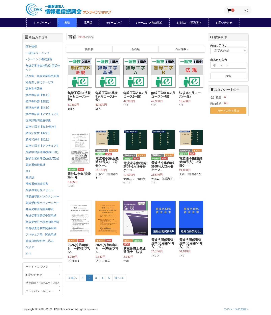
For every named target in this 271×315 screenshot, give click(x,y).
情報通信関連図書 (37, 183)
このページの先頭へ (236, 309)
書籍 (67, 22)
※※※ (30, 247)
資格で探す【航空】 (38, 133)
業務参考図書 (34, 88)
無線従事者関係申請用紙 (41, 215)
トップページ (42, 22)
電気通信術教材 (35, 164)
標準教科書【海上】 (38, 95)
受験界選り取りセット (40, 190)
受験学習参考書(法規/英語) (42, 158)
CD (28, 171)
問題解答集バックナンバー (42, 196)
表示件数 (181, 49)
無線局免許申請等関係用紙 (42, 221)
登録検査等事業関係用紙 (41, 228)
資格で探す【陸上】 (38, 139)
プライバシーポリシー (39, 291)
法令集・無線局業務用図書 (42, 76)
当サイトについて (37, 266)
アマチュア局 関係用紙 (41, 234)
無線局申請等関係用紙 (40, 209)
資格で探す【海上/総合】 (41, 126)
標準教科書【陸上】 (38, 107)
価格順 (89, 49)
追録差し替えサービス (40, 82)
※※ (28, 253)
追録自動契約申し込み (40, 240)
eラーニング (114, 22)
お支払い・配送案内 (189, 22)
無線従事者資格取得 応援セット (43, 67)
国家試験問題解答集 (38, 120)
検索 (228, 76)
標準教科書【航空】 (38, 101)
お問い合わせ (224, 22)
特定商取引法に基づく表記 (42, 282)
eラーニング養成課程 (149, 22)
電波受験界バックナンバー (42, 202)
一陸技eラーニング (38, 53)
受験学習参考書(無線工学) (42, 152)
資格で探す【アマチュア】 (42, 145)
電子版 (88, 22)
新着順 (135, 49)
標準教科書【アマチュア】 (42, 114)
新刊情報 (31, 46)
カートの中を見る (228, 110)
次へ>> (119, 278)
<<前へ (72, 278)
